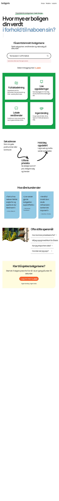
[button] (29, 279)
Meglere (48, 3)
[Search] (40, 2)
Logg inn (54, 3)
